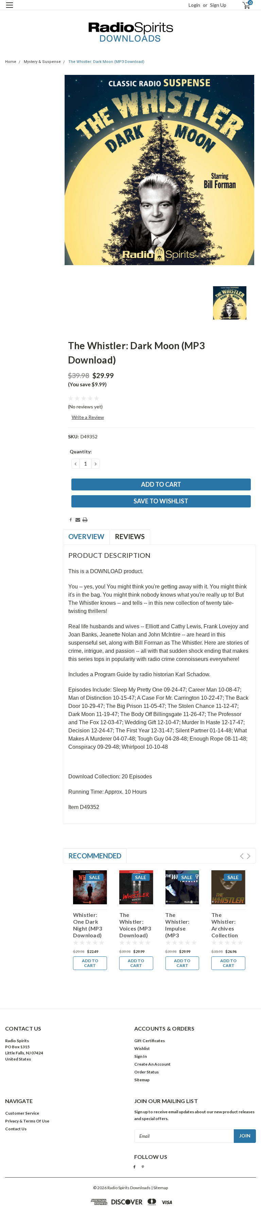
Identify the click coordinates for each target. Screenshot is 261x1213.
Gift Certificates (149, 1040)
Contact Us (16, 1128)
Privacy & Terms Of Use (27, 1120)
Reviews (130, 536)
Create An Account (152, 1064)
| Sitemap (159, 1187)
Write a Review (88, 417)
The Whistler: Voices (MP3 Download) (135, 924)
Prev (242, 856)
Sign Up (218, 5)
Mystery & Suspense (42, 62)
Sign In (140, 1056)
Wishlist (142, 1048)
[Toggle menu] (9, 9)
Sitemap (142, 1079)
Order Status (146, 1071)
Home (10, 62)
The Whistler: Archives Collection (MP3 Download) (225, 925)
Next (248, 856)
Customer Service (22, 1113)
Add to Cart (90, 963)
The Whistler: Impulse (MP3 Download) (179, 925)
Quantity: (81, 451)
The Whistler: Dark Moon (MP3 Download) (106, 62)
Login (194, 5)
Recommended (94, 856)
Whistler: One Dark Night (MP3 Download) (87, 924)
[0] (243, 5)
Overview (86, 536)
